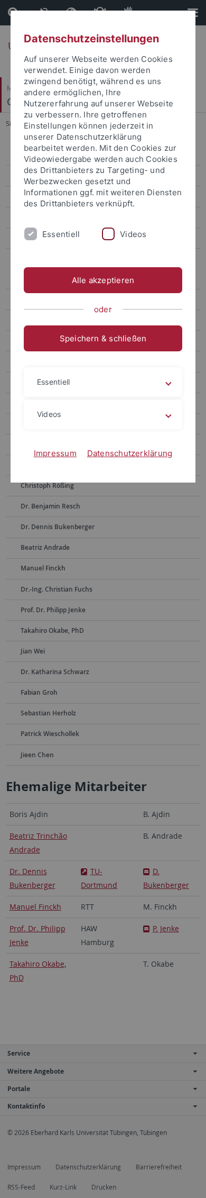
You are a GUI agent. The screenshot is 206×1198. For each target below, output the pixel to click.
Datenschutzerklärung (130, 453)
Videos (133, 234)
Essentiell (61, 234)
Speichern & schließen (103, 338)
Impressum (55, 453)
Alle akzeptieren (103, 280)
